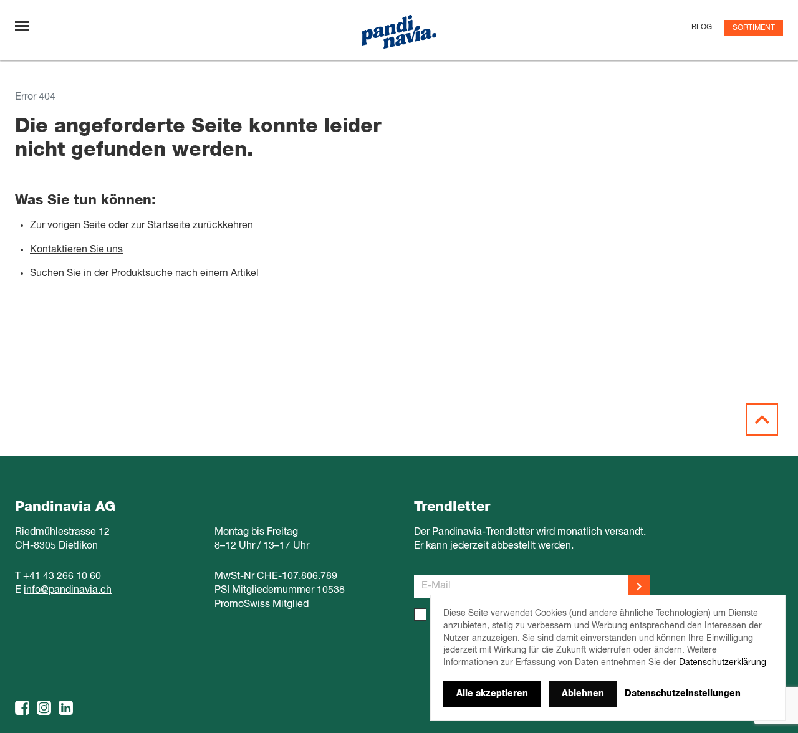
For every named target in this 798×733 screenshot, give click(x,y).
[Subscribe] (639, 586)
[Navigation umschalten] (22, 26)
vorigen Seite (76, 226)
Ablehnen (583, 693)
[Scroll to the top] (762, 419)
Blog (701, 27)
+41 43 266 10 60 (62, 577)
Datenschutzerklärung (722, 662)
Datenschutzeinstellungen (683, 693)
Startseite (168, 226)
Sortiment (754, 28)
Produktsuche (142, 274)
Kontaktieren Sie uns (76, 250)
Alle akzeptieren (492, 693)
